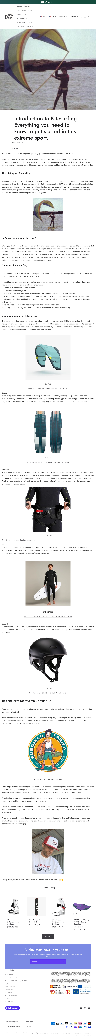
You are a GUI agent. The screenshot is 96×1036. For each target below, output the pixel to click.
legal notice (8, 984)
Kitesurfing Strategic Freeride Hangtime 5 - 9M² (48, 388)
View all (48, 936)
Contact (7, 998)
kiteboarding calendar (11, 977)
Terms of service (10, 986)
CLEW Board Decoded (34, 921)
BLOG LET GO (9, 975)
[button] (53, 16)
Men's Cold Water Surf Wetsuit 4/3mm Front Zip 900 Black (48, 616)
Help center (8, 992)
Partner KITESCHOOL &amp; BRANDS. (16, 980)
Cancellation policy (85, 1035)
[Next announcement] (90, 2)
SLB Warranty (9, 1001)
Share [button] (16, 148)
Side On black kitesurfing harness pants (18, 540)
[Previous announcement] (5, 2)
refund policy (9, 989)
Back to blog (49, 888)
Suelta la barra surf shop (18, 1033)
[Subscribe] (63, 961)
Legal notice (87, 1033)
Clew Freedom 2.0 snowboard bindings (13, 922)
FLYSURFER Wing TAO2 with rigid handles (81, 922)
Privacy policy (54, 1033)
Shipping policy (77, 1033)
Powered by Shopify (32, 1033)
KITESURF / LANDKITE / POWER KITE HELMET (48, 693)
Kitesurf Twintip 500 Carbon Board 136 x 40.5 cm (48, 462)
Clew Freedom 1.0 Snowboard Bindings (58, 922)
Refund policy (44, 1033)
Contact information (72, 1035)
